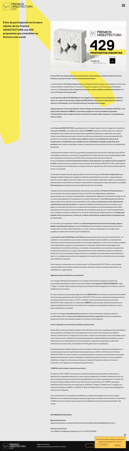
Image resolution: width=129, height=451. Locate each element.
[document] (64, 225)
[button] (125, 435)
